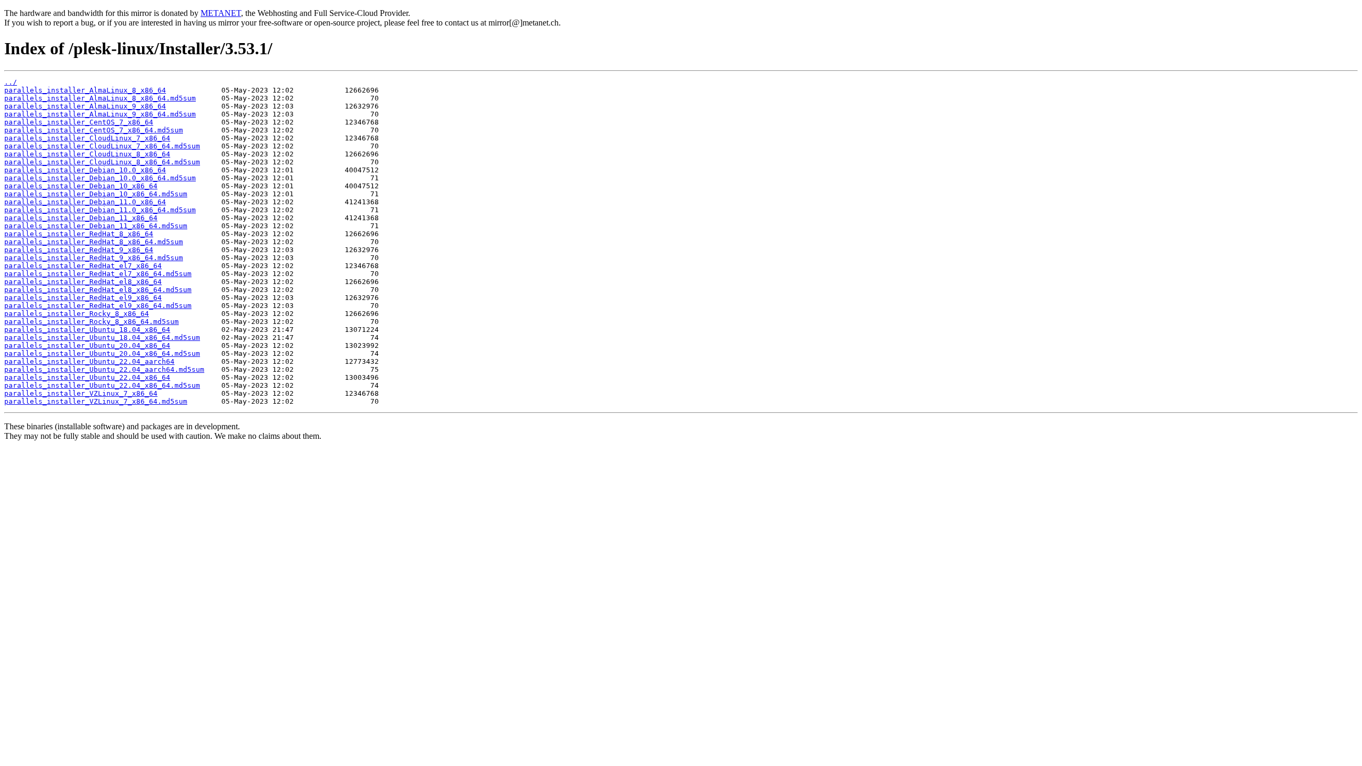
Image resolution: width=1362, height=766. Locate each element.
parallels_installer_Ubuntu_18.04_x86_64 (87, 330)
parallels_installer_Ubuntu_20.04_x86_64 (87, 345)
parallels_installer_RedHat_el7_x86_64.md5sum (98, 274)
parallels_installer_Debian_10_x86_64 (80, 186)
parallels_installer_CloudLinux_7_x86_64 (87, 138)
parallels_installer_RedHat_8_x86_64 (78, 234)
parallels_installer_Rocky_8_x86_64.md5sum (91, 322)
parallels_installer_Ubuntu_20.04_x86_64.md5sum (102, 353)
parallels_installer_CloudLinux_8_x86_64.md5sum (102, 162)
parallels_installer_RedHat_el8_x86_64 (83, 282)
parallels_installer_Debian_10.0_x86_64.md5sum (100, 178)
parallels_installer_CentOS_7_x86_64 (78, 122)
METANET (221, 13)
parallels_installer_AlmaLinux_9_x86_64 (85, 106)
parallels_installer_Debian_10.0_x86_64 (85, 170)
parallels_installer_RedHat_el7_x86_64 (83, 266)
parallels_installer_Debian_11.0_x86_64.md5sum (100, 210)
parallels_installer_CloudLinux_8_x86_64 (87, 154)
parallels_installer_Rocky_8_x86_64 (76, 314)
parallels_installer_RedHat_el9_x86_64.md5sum (98, 306)
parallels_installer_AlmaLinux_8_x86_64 (85, 90)
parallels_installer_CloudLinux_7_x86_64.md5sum (102, 146)
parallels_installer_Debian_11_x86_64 (80, 218)
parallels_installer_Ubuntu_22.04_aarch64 (89, 361)
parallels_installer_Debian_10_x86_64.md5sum (95, 194)
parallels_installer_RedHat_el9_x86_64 (83, 298)
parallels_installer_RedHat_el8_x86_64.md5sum (98, 290)
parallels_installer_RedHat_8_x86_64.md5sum (93, 242)
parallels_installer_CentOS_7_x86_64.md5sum (93, 130)
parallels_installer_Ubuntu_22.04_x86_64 (87, 377)
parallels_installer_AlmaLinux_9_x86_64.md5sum (100, 114)
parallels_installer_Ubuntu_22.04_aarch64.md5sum (104, 369)
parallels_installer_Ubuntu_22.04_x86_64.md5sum (102, 385)
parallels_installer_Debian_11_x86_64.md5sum (95, 226)
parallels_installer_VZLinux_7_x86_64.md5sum (95, 401)
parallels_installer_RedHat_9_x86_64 (78, 250)
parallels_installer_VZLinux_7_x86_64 (80, 393)
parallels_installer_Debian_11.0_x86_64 (85, 202)
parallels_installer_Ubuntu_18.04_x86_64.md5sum (102, 338)
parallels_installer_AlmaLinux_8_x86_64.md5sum (100, 98)
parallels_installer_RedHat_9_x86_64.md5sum (93, 258)
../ (10, 82)
